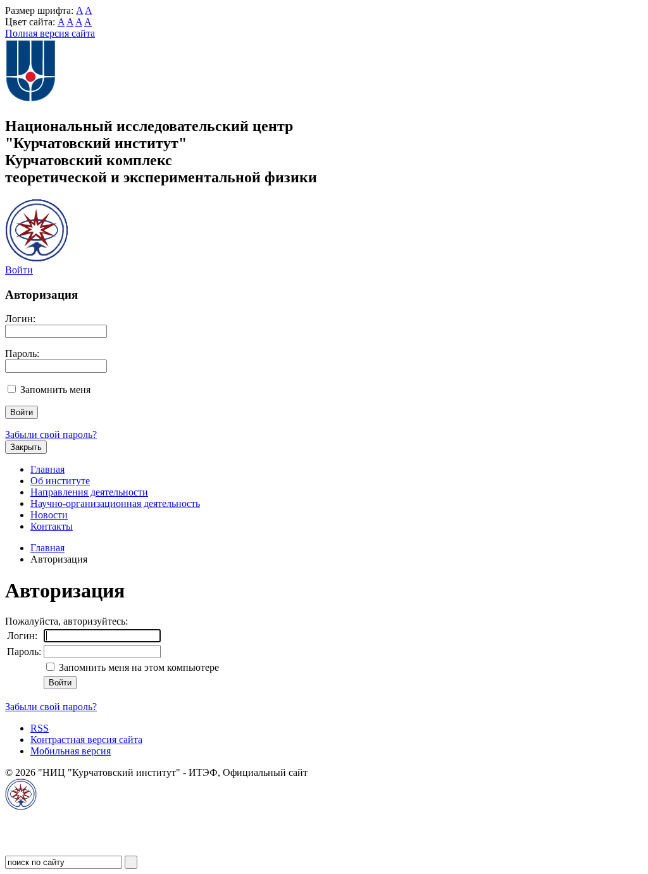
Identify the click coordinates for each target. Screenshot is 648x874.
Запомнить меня (55, 389)
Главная (47, 469)
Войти (19, 270)
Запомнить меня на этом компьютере (137, 667)
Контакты (51, 526)
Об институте (60, 480)
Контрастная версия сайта (86, 739)
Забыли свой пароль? (51, 434)
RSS (39, 728)
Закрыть (26, 447)
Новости (49, 514)
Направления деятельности (89, 492)
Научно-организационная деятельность (115, 503)
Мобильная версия (70, 751)
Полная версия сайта (50, 33)
